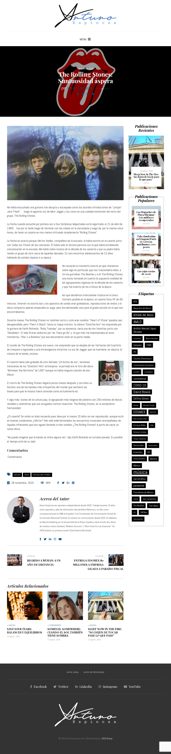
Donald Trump (148, 405)
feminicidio (138, 445)
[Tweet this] (83, 94)
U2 (134, 512)
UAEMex (143, 512)
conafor (136, 372)
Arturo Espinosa (79, 87)
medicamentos (139, 459)
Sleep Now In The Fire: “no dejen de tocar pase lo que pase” (105, 632)
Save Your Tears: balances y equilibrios (24, 630)
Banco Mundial (152, 338)
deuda (135, 405)
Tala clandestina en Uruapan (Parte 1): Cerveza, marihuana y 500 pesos (146, 242)
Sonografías (55, 625)
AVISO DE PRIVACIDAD (94, 672)
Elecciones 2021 (140, 419)
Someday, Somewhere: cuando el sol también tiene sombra (65, 632)
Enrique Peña (139, 425)
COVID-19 (139, 385)
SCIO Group (107, 738)
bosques (137, 345)
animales (137, 338)
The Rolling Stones (41, 474)
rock (27, 474)
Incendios (137, 452)
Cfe (134, 352)
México (136, 465)
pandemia (138, 485)
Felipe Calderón (139, 439)
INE (148, 452)
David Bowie (141, 392)
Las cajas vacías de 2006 (146, 273)
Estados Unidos (139, 432)
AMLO (137, 321)
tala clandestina (149, 499)
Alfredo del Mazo (143, 315)
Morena (153, 458)
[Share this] (77, 94)
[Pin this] (93, 94)
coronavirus (139, 378)
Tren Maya (153, 505)
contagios (148, 372)
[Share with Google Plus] (88, 94)
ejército (153, 412)
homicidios (152, 445)
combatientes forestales (143, 365)
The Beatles (138, 505)
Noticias (146, 224)
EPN (151, 425)
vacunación (138, 519)
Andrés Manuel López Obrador (144, 330)
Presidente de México (143, 492)
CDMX (148, 345)
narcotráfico (139, 479)
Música (107, 88)
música (17, 474)
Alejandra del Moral (142, 308)
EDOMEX (139, 412)
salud (135, 499)
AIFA (135, 301)
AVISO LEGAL (73, 672)
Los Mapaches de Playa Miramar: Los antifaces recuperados (146, 216)
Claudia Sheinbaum (142, 358)
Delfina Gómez (141, 398)
